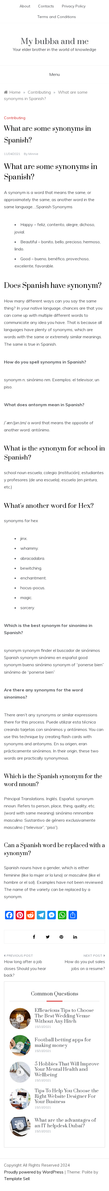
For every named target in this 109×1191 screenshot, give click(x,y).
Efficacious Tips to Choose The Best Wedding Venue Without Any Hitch (64, 1015)
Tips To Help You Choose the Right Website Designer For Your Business (67, 1096)
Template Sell (17, 1178)
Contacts (46, 6)
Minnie (33, 154)
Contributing (14, 117)
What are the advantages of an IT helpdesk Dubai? (65, 1123)
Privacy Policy (73, 6)
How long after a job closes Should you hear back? (25, 968)
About (25, 6)
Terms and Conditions (56, 16)
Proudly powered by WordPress (34, 1172)
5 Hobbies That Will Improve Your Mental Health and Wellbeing (67, 1069)
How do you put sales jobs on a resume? (85, 965)
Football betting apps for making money (63, 1042)
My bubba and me (55, 41)
